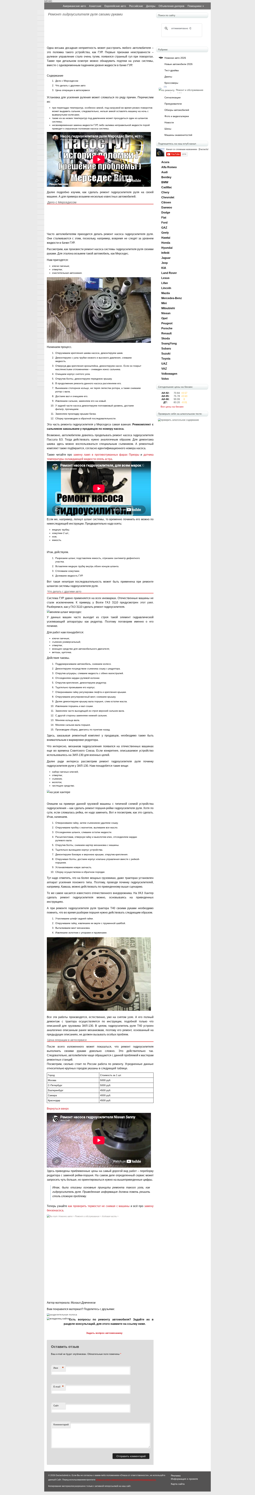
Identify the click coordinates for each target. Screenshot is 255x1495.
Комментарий (61, 1424)
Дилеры (150, 6)
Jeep (164, 262)
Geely (165, 232)
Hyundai (166, 247)
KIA (163, 267)
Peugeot (166, 323)
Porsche (166, 328)
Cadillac (166, 187)
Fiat (163, 217)
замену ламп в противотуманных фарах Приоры (106, 454)
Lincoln (166, 288)
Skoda (165, 338)
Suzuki (165, 353)
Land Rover (169, 272)
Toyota (165, 358)
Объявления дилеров (171, 6)
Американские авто (74, 6)
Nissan (166, 313)
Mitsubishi (168, 308)
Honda (165, 242)
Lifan (164, 283)
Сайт (56, 1405)
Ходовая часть (109, 1216)
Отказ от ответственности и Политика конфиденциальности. (126, 1479)
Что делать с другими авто (70, 85)
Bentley (166, 177)
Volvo (165, 378)
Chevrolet (167, 197)
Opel (164, 318)
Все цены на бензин (172, 406)
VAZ (164, 368)
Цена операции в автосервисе (72, 90)
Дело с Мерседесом (66, 80)
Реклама (176, 1475)
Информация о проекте (184, 1478)
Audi (164, 172)
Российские (136, 6)
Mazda (165, 293)
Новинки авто (65, 1216)
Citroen (166, 202)
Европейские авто (115, 6)
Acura (165, 162)
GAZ (164, 227)
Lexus (165, 278)
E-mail (58, 1387)
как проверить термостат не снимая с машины (99, 1206)
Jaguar (166, 257)
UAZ (164, 363)
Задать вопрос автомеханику (104, 1333)
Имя (58, 1368)
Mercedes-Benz (171, 298)
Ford (164, 222)
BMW (164, 182)
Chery (165, 192)
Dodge (165, 212)
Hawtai (165, 237)
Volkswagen (169, 373)
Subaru (166, 348)
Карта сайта (178, 1483)
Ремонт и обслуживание (87, 1216)
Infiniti (165, 252)
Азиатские (95, 6)
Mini (164, 303)
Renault (166, 333)
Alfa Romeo (169, 167)
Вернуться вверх (58, 1108)
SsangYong (169, 343)
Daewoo (166, 207)
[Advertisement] (100, 32)
